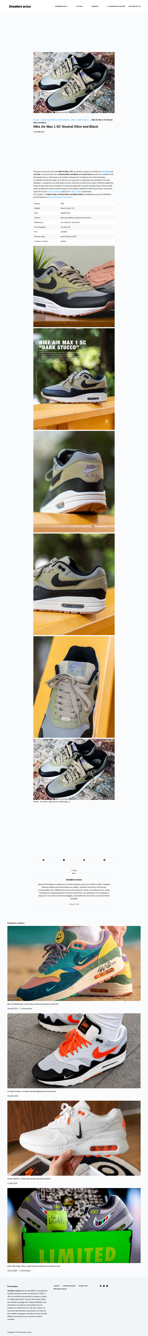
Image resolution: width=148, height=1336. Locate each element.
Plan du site (82, 1286)
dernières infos (61, 6)
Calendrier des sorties (116, 6)
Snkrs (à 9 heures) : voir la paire (60, 197)
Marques (95, 6)
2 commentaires (26, 1009)
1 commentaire (25, 1271)
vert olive (105, 171)
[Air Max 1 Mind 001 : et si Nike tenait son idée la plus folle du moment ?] (74, 1138)
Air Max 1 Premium (54, 192)
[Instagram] (107, 1286)
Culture (79, 6)
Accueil (36, 120)
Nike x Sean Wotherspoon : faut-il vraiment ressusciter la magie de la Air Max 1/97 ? (33, 1004)
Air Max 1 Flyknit (75, 192)
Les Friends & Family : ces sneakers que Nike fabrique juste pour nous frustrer (31, 1091)
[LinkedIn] (104, 860)
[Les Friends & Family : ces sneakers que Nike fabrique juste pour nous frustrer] (74, 1050)
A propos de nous (69, 1286)
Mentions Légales (60, 1289)
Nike (73, 120)
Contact (57, 1286)
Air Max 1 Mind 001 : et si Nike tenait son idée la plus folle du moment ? (29, 1179)
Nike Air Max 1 (83, 120)
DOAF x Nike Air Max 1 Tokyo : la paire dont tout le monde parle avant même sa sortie (33, 1266)
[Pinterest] (84, 860)
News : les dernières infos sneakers (55, 120)
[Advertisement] (74, 29)
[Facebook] (43, 860)
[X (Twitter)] (64, 860)
